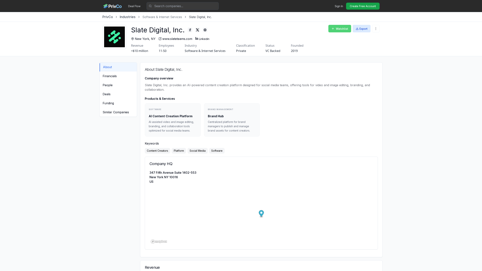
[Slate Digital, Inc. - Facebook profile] (190, 30)
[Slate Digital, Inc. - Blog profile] (205, 30)
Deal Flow (134, 6)
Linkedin (204, 38)
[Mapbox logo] (159, 241)
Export (363, 28)
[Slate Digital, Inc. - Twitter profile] (197, 30)
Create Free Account (363, 6)
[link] (200, 17)
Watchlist (342, 28)
